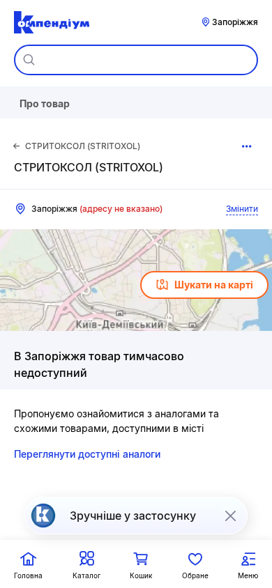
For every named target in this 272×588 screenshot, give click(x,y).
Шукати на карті (213, 285)
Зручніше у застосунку (133, 516)
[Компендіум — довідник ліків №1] (51, 22)
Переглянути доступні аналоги (87, 454)
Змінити (242, 208)
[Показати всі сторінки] (247, 146)
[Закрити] (230, 515)
